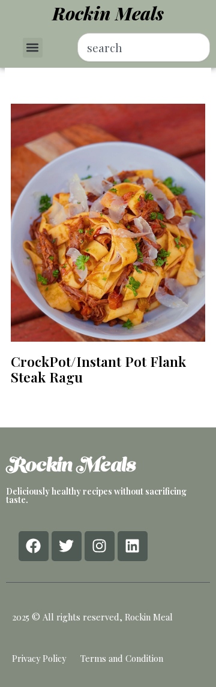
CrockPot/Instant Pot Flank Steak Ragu (98, 369)
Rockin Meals (108, 13)
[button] (33, 48)
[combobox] (143, 47)
